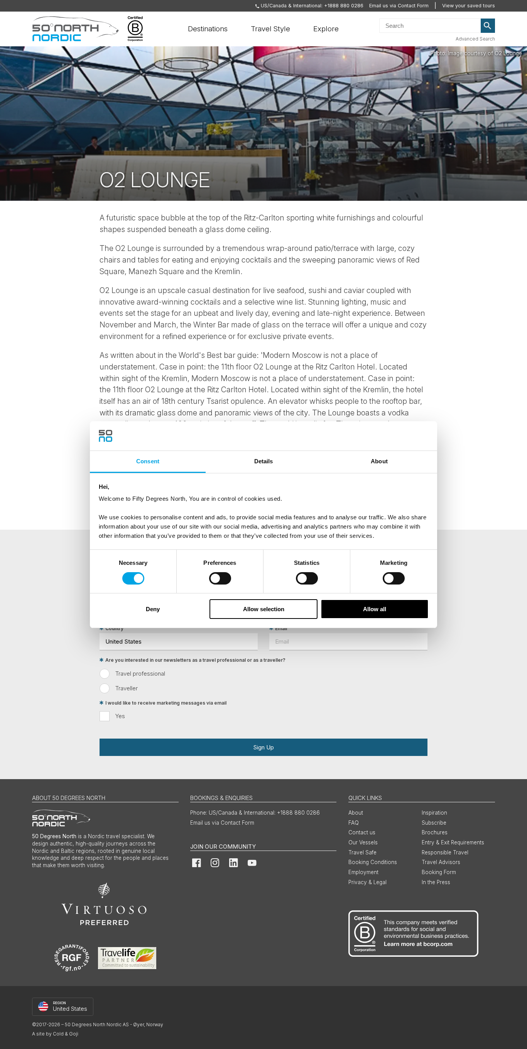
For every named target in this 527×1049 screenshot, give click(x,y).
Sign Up (263, 747)
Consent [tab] (147, 461)
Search (488, 26)
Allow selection (263, 609)
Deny (153, 609)
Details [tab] (263, 461)
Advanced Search (475, 39)
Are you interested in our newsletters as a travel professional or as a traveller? (195, 660)
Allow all (374, 609)
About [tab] (379, 461)
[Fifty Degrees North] (75, 29)
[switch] (220, 578)
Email (281, 628)
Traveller (126, 688)
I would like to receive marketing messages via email (165, 703)
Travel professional (140, 673)
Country (114, 628)
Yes (120, 716)
